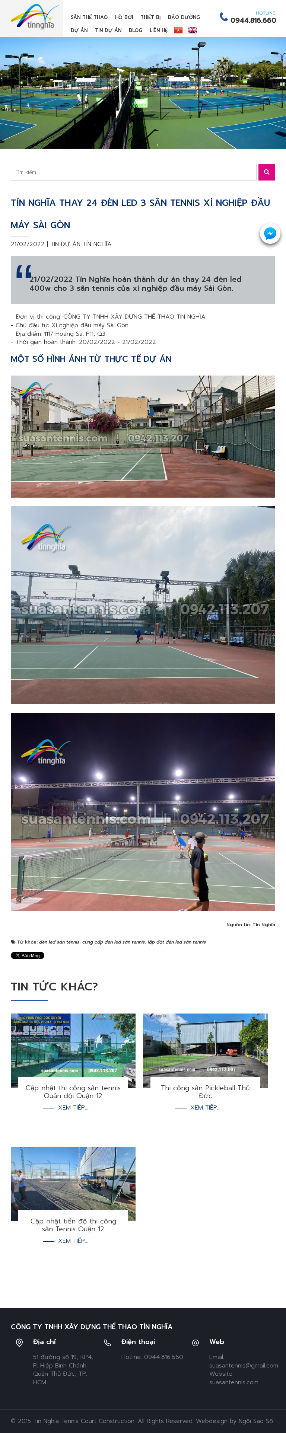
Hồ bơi (124, 17)
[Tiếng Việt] (178, 30)
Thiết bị (150, 17)
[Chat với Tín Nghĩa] (270, 233)
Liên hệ (159, 30)
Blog (135, 30)
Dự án (79, 30)
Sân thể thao (89, 17)
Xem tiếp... (73, 1108)
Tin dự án (108, 30)
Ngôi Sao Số (256, 1421)
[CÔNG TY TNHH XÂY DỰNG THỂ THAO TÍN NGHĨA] (35, 16)
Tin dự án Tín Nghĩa (81, 244)
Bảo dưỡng (184, 17)
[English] (192, 30)
